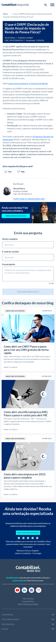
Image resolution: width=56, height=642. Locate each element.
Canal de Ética (28, 601)
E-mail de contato (10, 251)
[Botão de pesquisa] (45, 4)
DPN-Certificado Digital (28, 604)
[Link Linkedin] (24, 590)
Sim (10, 171)
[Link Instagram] (38, 590)
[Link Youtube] (17, 590)
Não (23, 171)
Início (5, 14)
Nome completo (10, 239)
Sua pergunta (8, 264)
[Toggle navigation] (52, 4)
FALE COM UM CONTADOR (28, 533)
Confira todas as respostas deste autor (29, 199)
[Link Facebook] (31, 590)
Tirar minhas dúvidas (15, 216)
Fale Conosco (28, 598)
